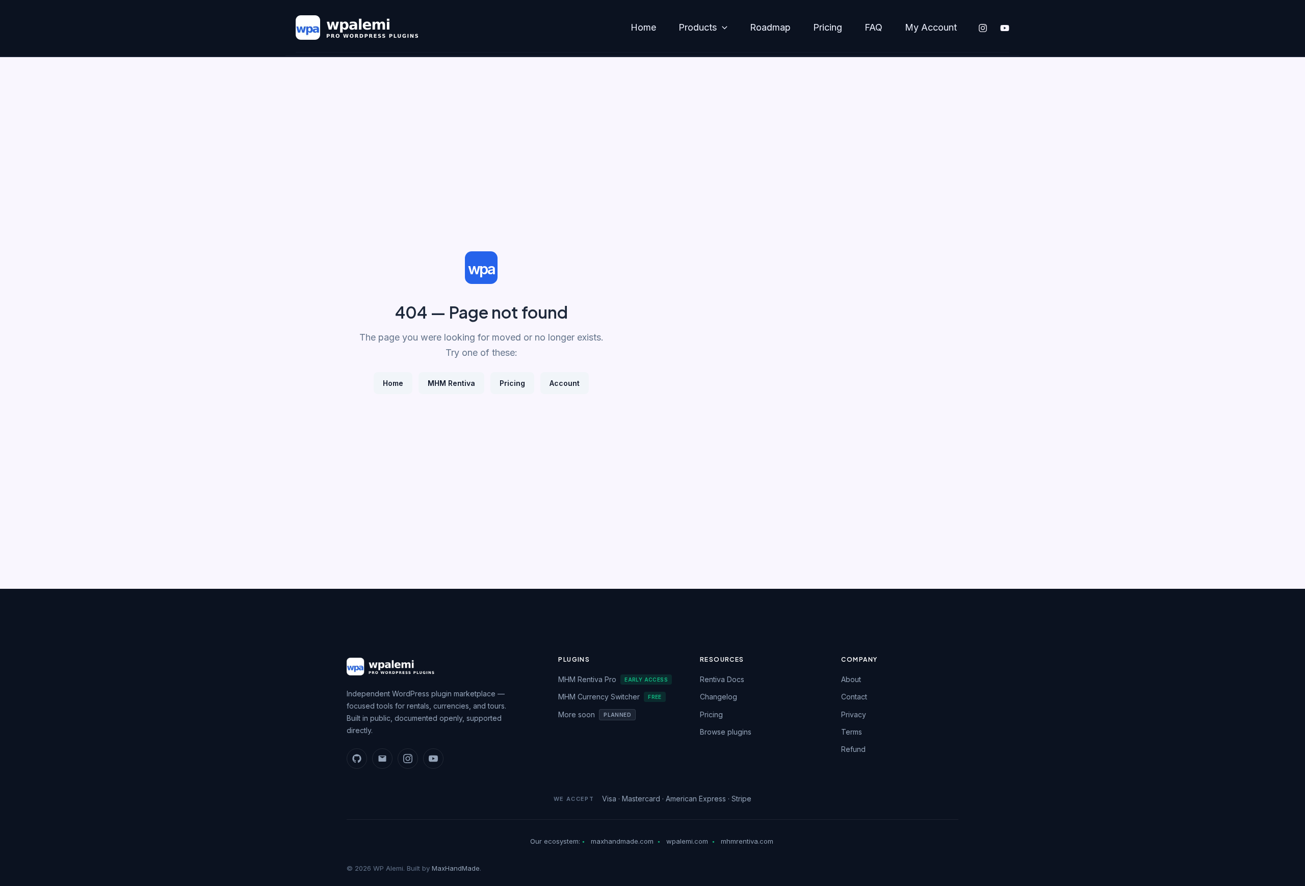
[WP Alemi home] (440, 666)
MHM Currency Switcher (610, 696)
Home (643, 27)
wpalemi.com (687, 841)
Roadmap (770, 27)
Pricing (827, 27)
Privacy (853, 714)
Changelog (718, 696)
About (851, 679)
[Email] (382, 758)
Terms (851, 731)
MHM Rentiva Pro (613, 679)
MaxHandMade (456, 868)
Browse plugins (725, 731)
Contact (854, 696)
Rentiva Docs (722, 679)
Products (697, 27)
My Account (931, 27)
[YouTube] (1004, 28)
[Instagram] (982, 28)
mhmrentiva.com (747, 841)
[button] (722, 27)
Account (565, 383)
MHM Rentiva (451, 383)
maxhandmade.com (622, 841)
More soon (594, 714)
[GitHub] (357, 758)
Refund (853, 749)
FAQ (873, 27)
